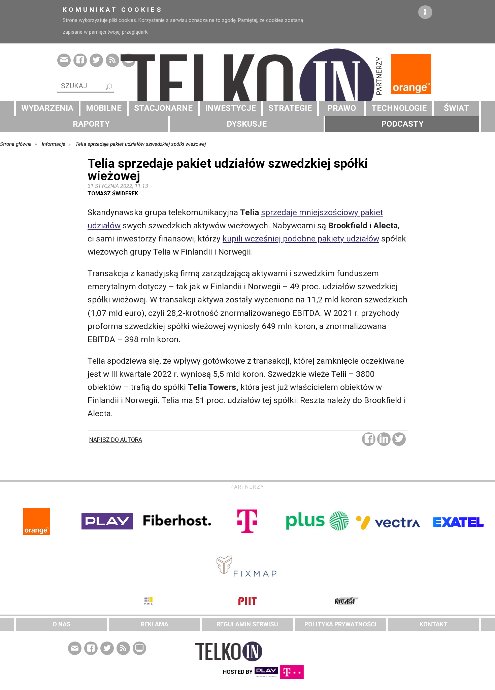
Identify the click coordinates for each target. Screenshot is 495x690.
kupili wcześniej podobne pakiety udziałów (301, 238)
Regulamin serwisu (247, 624)
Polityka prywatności (340, 624)
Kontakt (434, 624)
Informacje (53, 144)
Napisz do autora (115, 439)
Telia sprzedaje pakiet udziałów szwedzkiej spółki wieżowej (140, 144)
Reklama (154, 624)
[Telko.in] (247, 85)
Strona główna (16, 144)
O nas (62, 624)
